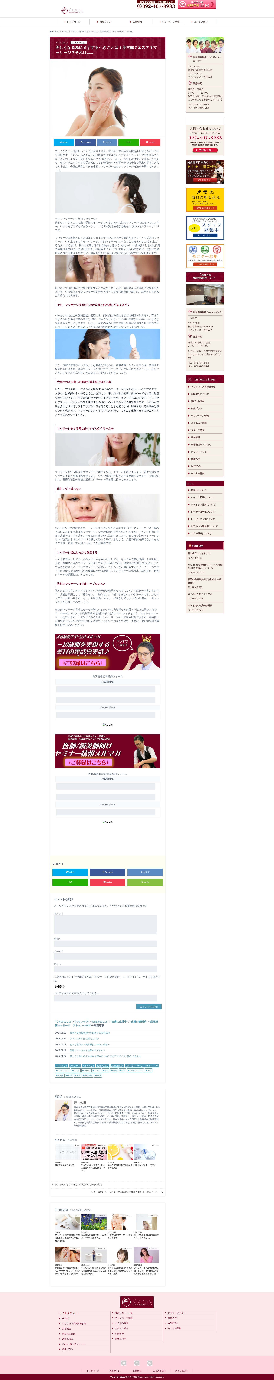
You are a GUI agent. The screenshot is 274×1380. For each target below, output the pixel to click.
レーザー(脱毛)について (203, 511)
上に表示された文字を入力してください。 (78, 993)
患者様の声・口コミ (201, 444)
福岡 (70, 1075)
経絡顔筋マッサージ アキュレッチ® (142, 1065)
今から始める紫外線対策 (200, 605)
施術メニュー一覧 (124, 1312)
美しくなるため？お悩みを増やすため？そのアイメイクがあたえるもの (105, 1056)
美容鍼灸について (200, 394)
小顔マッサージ (136, 1070)
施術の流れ (67, 1339)
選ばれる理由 (197, 401)
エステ (77, 1070)
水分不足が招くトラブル (200, 594)
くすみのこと (63, 1021)
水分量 (61, 1075)
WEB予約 (196, 466)
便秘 (115, 1070)
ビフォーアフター (200, 451)
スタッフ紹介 (197, 430)
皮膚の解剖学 (138, 1021)
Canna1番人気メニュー (73, 1344)
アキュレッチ (63, 1070)
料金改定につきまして (199, 553)
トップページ (93, 1371)
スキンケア (81, 1021)
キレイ (87, 1070)
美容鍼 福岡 (197, 545)
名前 (57, 938)
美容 (78, 1075)
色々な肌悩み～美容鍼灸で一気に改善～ (90, 1044)
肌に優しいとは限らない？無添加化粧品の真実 (78, 1184)
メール (58, 951)
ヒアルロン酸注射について (204, 526)
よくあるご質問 (199, 422)
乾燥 (106, 1070)
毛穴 (149, 1070)
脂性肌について (199, 490)
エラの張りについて (201, 533)
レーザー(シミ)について (203, 519)
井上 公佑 (80, 1102)
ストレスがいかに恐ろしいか (84, 1038)
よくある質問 (121, 1323)
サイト (57, 963)
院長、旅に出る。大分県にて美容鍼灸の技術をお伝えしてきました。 (125, 1192)
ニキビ (97, 1070)
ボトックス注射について (203, 504)
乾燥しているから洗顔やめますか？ (87, 1050)
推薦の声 (195, 459)
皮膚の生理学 (119, 1021)
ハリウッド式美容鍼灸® (203, 386)
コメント (59, 913)
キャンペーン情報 (200, 415)
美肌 (99, 1075)
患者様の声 (120, 1338)
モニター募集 (197, 473)
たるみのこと (100, 1021)
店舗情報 (195, 437)
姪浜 (123, 1070)
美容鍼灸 (89, 1075)
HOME (65, 1318)
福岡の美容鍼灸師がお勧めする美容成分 (90, 1032)
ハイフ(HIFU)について (202, 497)
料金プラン (196, 408)
